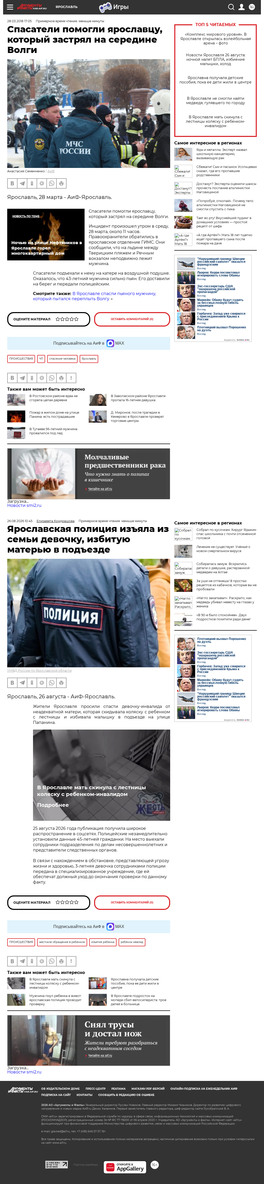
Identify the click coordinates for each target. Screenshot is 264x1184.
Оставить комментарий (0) (132, 319)
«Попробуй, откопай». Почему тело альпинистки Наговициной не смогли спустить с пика (224, 205)
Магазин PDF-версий (147, 1088)
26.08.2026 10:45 (19, 521)
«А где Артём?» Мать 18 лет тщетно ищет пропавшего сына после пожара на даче (224, 239)
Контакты (84, 1095)
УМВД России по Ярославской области (39, 670)
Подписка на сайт (56, 1095)
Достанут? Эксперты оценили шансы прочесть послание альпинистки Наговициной (226, 188)
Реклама (118, 1088)
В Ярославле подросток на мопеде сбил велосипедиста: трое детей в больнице (138, 1000)
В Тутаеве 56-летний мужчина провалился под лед (53, 431)
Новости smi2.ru (24, 505)
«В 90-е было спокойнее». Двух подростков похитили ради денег (223, 617)
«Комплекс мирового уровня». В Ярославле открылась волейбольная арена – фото (215, 38)
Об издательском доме (60, 1088)
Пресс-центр (95, 1088)
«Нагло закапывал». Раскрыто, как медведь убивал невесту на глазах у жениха (225, 602)
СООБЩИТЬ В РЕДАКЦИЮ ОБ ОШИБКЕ (126, 1095)
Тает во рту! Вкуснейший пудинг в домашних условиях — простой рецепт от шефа (223, 222)
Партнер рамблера (85, 1164)
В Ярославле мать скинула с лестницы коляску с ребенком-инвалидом (215, 121)
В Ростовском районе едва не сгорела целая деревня (53, 398)
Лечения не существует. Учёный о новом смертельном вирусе (223, 549)
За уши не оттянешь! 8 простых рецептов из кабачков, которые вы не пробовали (226, 585)
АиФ (51, 171)
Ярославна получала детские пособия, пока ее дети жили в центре (215, 80)
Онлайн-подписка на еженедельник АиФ (203, 1088)
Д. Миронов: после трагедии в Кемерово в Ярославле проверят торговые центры (137, 417)
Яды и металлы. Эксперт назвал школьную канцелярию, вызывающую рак (221, 154)
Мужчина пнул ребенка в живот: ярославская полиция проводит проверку (55, 1000)
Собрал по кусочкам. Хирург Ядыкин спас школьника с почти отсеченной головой (226, 534)
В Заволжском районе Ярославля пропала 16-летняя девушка (138, 398)
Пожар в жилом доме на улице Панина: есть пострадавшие (54, 415)
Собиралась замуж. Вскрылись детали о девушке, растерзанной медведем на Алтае (223, 568)
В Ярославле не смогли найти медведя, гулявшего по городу (215, 100)
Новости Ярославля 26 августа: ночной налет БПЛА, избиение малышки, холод (215, 59)
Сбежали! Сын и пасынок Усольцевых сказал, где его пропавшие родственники (226, 171)
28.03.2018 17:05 (19, 21)
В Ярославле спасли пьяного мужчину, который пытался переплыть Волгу (94, 296)
